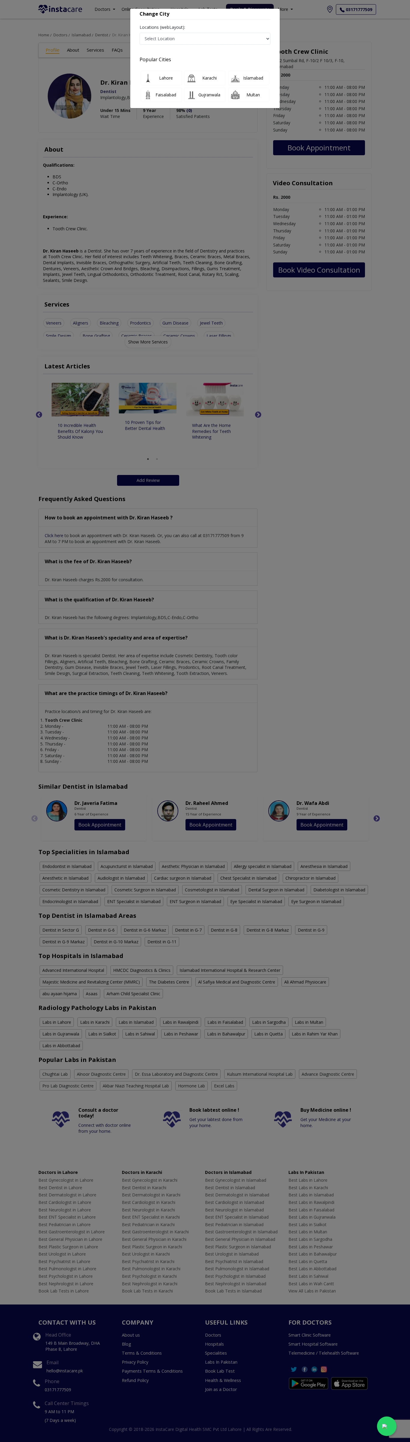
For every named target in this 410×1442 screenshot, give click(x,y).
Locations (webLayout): (162, 27)
